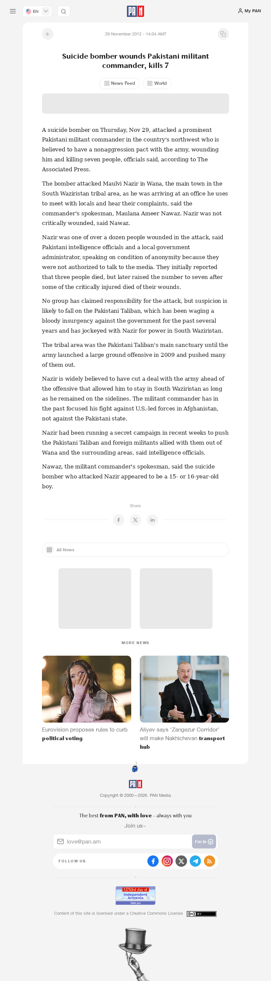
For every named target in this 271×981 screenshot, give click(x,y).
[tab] (172, 127)
